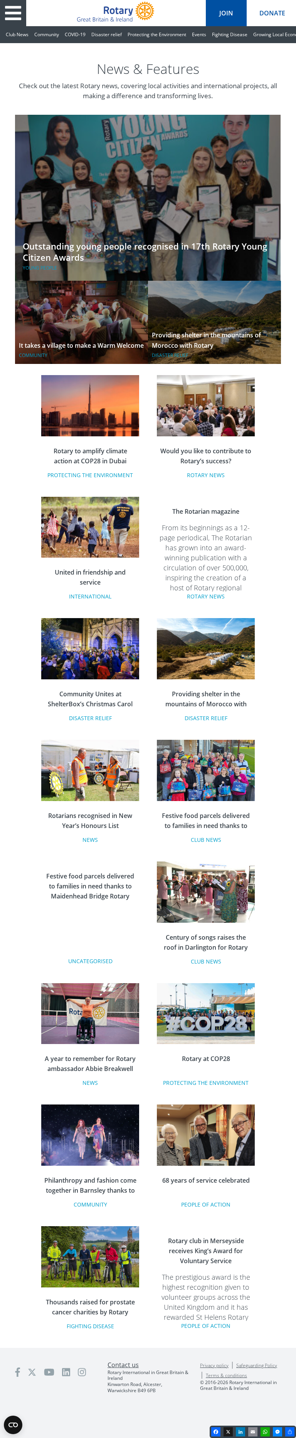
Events (199, 34)
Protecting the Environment (157, 34)
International (90, 596)
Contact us (123, 1365)
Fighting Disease (229, 34)
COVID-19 (75, 34)
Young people (40, 268)
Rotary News (206, 475)
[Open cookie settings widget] (13, 1425)
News (90, 839)
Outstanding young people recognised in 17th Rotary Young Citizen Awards (145, 251)
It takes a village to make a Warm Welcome (81, 345)
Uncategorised (90, 961)
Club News (17, 34)
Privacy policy (214, 1365)
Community (46, 34)
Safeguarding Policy (256, 1365)
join (226, 13)
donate (272, 13)
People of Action (205, 1204)
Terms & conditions (226, 1375)
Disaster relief (106, 34)
